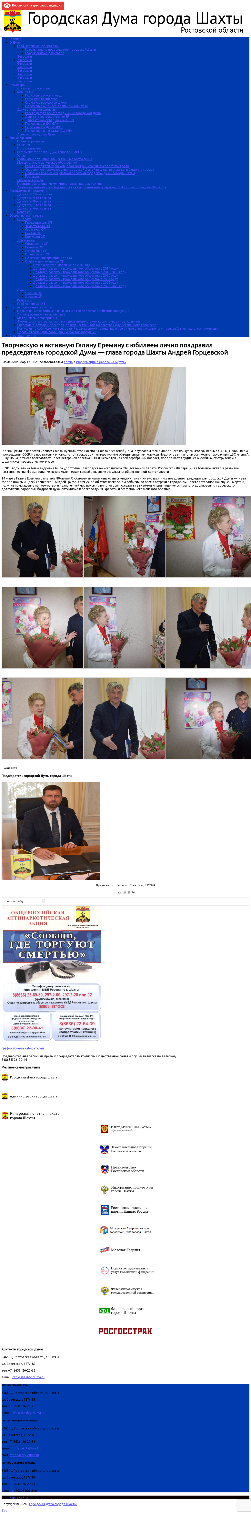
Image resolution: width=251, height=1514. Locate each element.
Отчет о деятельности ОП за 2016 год (61, 265)
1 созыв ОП (33, 293)
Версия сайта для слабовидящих (36, 5)
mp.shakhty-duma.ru (24, 1455)
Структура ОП (35, 229)
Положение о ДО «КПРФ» (44, 127)
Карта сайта (18, 1497)
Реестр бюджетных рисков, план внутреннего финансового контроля (77, 166)
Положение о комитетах (43, 95)
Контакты (24, 212)
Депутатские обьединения (37, 109)
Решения (23, 145)
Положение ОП (36, 250)
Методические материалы (37, 318)
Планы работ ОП (37, 254)
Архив (21, 289)
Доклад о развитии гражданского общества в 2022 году (75, 282)
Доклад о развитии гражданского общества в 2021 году (75, 279)
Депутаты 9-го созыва (34, 198)
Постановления (29, 148)
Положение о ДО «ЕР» (41, 123)
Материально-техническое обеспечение (47, 162)
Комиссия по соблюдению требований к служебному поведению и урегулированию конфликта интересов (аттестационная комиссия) (118, 328)
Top (4, 1510)
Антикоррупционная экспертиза (41, 314)
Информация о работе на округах (101, 362)
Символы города (30, 180)
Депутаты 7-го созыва (34, 205)
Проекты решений (30, 141)
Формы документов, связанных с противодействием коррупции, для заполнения (78, 321)
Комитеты (25, 92)
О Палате (24, 219)
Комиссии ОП (35, 236)
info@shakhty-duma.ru (28, 1377)
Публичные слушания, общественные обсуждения (54, 159)
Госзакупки (33, 176)
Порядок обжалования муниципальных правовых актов (59, 183)
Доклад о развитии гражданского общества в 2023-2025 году (79, 286)
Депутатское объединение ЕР (47, 116)
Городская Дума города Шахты (53, 1504)
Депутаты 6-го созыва (34, 208)
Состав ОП (33, 233)
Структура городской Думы (46, 102)
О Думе (15, 42)
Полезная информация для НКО (49, 258)
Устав (21, 155)
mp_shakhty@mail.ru (27, 1448)
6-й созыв (24, 63)
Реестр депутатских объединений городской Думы (63, 113)
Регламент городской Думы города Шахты (49, 152)
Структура (17, 85)
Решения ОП (34, 247)
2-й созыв (24, 77)
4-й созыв (24, 70)
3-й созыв (24, 74)
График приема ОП (31, 303)
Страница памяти (22, 335)
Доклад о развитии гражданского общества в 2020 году (75, 275)
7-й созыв (24, 60)
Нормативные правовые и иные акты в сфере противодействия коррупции (73, 311)
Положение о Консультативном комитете (56, 106)
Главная (15, 39)
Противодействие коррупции (31, 307)
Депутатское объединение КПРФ (49, 120)
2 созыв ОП (33, 296)
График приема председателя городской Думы (60, 49)
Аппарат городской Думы (36, 134)
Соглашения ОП (36, 243)
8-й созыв (24, 56)
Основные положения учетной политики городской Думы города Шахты (80, 173)
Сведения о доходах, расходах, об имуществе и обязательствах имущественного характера (86, 325)
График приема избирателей (38, 46)
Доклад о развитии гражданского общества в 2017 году (75, 268)
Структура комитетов (41, 99)
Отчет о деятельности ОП (44, 261)
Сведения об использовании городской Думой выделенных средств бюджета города (89, 169)
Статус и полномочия (33, 88)
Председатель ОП (38, 222)
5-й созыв (24, 67)
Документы (26, 240)
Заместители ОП (37, 226)
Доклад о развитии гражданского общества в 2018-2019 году (79, 272)
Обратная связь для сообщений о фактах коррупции (56, 332)
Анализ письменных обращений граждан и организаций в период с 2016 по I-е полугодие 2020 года (91, 187)
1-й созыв (24, 81)
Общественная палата (26, 215)
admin (68, 362)
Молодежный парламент (28, 190)
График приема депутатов (44, 53)
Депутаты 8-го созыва (34, 201)
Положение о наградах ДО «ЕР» (49, 130)
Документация (20, 137)
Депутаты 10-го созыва (35, 194)
